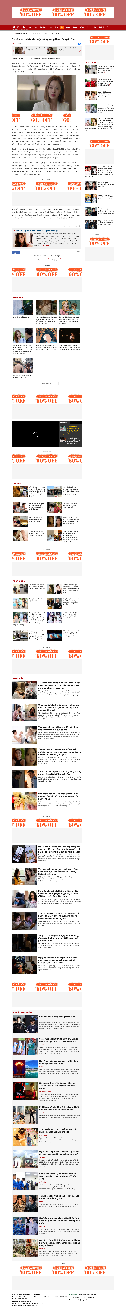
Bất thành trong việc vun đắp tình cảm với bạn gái (22, 376)
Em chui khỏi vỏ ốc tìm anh (21, 317)
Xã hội (101, 27)
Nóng (23, 27)
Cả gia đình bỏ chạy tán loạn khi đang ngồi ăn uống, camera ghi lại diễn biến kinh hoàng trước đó (70, 430)
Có (39, 260)
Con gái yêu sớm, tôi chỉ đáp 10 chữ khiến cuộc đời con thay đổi (70, 505)
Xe (87, 27)
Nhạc (50, 27)
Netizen (28, 33)
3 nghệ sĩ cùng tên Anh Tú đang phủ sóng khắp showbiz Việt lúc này (105, 222)
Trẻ (62, 27)
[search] (106, 27)
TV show (43, 27)
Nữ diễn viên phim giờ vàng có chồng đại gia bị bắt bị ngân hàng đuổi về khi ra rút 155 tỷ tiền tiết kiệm (71, 589)
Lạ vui (68, 27)
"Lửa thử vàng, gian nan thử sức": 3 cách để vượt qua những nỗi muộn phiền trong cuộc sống (69, 347)
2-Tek (82, 27)
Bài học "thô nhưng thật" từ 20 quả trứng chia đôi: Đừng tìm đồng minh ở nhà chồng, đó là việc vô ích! (69, 320)
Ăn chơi (93, 27)
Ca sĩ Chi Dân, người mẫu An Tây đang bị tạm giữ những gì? (106, 94)
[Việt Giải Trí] (14, 27)
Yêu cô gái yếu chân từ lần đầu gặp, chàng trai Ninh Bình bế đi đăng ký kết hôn (70, 440)
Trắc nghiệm (36, 33)
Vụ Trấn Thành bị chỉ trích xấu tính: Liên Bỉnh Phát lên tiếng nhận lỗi (105, 197)
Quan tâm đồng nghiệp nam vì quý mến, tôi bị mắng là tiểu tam (36, 519)
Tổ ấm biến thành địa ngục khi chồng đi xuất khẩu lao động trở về (36, 533)
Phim (35, 27)
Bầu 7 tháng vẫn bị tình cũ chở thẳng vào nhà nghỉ (36, 231)
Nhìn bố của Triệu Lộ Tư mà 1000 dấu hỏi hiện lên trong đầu (106, 184)
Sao (29, 27)
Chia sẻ (16, 253)
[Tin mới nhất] (18, 27)
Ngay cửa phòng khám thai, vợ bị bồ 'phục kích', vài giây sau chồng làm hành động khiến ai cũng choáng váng (46, 320)
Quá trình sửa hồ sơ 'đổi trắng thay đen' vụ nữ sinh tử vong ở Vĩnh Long (37, 587)
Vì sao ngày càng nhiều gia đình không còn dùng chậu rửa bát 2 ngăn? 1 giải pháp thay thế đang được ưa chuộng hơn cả (37, 635)
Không (54, 260)
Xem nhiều (63, 423)
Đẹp (56, 27)
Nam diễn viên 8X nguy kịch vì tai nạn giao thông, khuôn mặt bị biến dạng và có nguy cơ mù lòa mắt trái (106, 108)
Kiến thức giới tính (54, 33)
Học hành (44, 33)
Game (75, 27)
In (80, 252)
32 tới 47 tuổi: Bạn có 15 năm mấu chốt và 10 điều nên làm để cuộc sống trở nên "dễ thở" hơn (46, 347)
